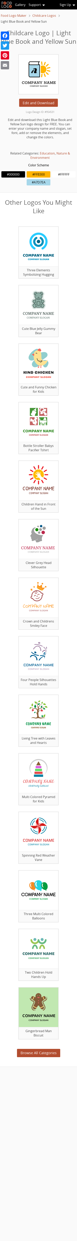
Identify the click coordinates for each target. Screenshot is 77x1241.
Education (47, 153)
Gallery (20, 5)
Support (35, 5)
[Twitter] (5, 45)
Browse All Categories (39, 1052)
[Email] (5, 65)
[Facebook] (5, 36)
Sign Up (65, 5)
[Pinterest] (5, 55)
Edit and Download (38, 102)
